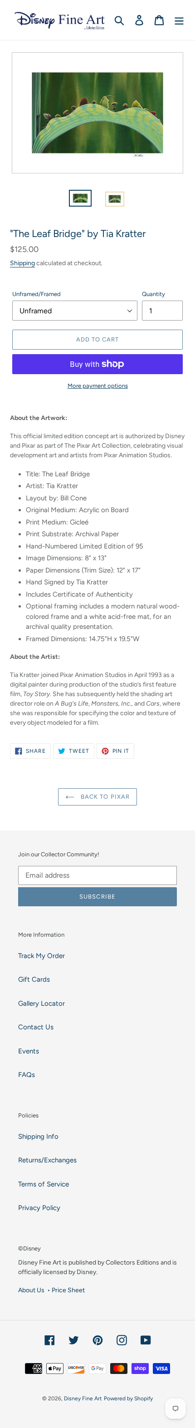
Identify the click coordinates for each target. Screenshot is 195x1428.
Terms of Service (43, 1184)
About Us (31, 1290)
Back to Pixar (104, 796)
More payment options (98, 385)
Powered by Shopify (128, 1398)
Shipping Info (38, 1136)
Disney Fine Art (83, 1398)
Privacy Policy (39, 1208)
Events (28, 1051)
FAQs (26, 1075)
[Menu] (179, 20)
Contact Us (36, 1027)
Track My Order (41, 956)
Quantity (153, 294)
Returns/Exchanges (47, 1160)
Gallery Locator (41, 1003)
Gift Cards (34, 979)
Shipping (22, 263)
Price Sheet (68, 1290)
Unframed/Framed (36, 294)
